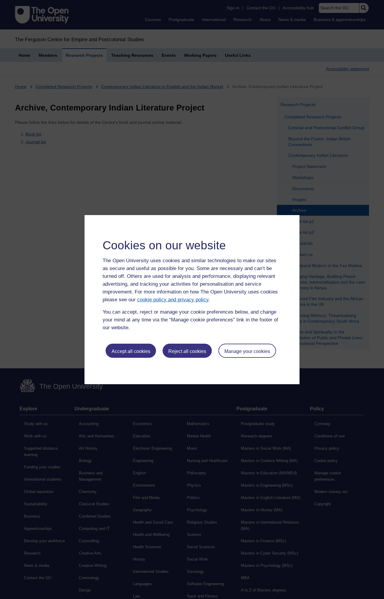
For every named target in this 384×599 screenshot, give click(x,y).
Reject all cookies (187, 351)
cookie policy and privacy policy (172, 300)
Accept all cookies (131, 351)
